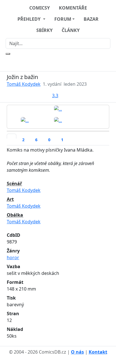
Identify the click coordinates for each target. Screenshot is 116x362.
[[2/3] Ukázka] (25, 120)
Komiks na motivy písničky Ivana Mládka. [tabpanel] (50, 243)
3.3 (55, 95)
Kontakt (98, 352)
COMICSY (39, 8)
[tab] (11, 136)
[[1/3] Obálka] (58, 108)
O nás (77, 352)
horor (13, 257)
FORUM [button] (62, 19)
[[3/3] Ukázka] (58, 120)
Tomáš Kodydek (24, 84)
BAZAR (91, 19)
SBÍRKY (44, 30)
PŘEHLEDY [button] (29, 19)
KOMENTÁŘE (73, 8)
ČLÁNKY (71, 30)
